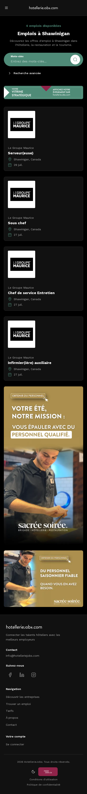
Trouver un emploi (18, 704)
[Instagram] (33, 674)
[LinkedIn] (21, 674)
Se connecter (15, 744)
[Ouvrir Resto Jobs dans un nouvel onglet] (48, 771)
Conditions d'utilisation (43, 779)
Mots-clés (17, 56)
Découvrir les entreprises (22, 696)
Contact (11, 724)
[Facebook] (10, 674)
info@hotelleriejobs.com (22, 655)
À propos (12, 717)
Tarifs (10, 710)
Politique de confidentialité (43, 784)
